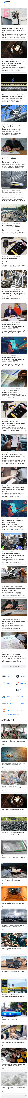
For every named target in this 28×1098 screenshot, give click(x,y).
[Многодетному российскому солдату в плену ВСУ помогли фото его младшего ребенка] (14, 735)
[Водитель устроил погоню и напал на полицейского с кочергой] (14, 1013)
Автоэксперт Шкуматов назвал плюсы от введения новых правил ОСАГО (14, 489)
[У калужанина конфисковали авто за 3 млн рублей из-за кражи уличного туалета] (14, 874)
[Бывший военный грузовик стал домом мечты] (14, 967)
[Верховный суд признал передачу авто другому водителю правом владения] (14, 804)
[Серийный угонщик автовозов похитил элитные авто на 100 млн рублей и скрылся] (14, 920)
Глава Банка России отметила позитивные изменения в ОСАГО (13, 95)
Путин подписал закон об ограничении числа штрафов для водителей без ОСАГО (13, 326)
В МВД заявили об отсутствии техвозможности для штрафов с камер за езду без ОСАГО (13, 293)
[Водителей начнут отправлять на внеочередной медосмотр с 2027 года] (14, 781)
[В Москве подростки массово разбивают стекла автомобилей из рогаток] (14, 758)
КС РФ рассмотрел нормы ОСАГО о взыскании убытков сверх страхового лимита (14, 63)
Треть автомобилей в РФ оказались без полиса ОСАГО (12, 391)
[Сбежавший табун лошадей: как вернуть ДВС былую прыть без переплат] (14, 1059)
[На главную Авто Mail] (8, 2)
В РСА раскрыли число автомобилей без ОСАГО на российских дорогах (12, 227)
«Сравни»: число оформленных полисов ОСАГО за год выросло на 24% (13, 456)
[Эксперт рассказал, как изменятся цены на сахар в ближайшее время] (14, 1082)
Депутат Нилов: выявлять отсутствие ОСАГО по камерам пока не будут (13, 555)
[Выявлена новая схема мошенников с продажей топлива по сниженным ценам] (14, 943)
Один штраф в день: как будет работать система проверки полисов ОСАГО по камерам (12, 128)
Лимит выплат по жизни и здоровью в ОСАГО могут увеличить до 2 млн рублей (11, 654)
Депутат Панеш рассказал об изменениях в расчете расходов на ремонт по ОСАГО (13, 588)
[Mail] (5, 2)
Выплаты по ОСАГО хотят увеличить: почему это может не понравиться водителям (13, 161)
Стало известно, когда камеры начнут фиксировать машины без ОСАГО (13, 30)
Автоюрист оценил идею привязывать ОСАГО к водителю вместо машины (13, 621)
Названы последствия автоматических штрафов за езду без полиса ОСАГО (14, 423)
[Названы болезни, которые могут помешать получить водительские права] (14, 1036)
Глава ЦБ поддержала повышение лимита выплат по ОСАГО (12, 260)
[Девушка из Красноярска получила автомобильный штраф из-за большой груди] (14, 851)
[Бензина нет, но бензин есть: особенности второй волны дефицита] (14, 990)
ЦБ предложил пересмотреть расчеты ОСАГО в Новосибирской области (12, 522)
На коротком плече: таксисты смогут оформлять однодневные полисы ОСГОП (13, 194)
